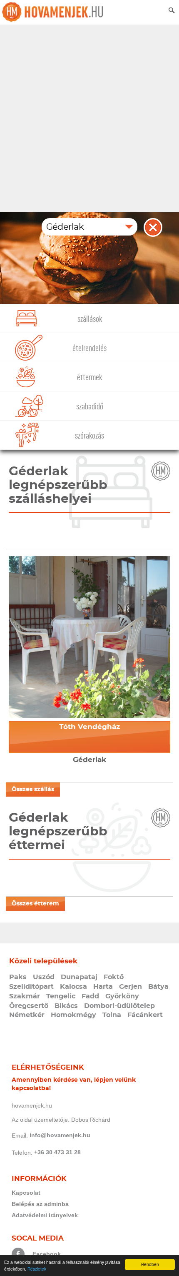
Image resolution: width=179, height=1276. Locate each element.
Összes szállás (33, 789)
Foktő (114, 977)
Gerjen (130, 986)
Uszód (44, 977)
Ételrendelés (89, 348)
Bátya (158, 986)
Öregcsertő (28, 1006)
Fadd (90, 996)
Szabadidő (89, 406)
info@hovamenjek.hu (60, 1135)
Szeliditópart (31, 986)
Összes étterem (35, 904)
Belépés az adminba (40, 1204)
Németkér (27, 1015)
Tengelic (60, 996)
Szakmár (24, 996)
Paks (18, 977)
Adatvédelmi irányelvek (45, 1215)
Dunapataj (79, 977)
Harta (103, 986)
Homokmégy (73, 1015)
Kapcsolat (26, 1192)
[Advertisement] (89, 118)
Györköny (122, 996)
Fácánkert (145, 1015)
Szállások (89, 319)
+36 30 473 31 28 (57, 1152)
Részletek (36, 1269)
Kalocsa (73, 986)
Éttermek (89, 377)
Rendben (150, 1264)
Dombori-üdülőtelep (119, 1006)
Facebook (46, 1254)
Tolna (111, 1015)
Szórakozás (89, 435)
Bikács (66, 1006)
